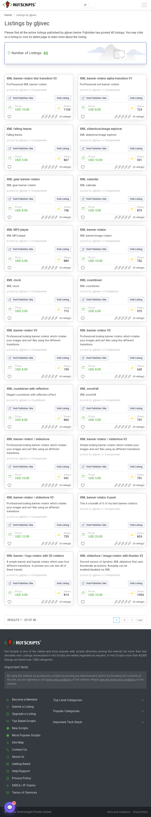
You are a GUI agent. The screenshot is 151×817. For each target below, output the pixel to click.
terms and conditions (58, 679)
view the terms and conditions (117, 679)
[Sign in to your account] (92, 5)
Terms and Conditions (118, 812)
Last (140, 620)
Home (8, 15)
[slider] (49, 117)
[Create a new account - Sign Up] (86, 5)
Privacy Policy (140, 812)
